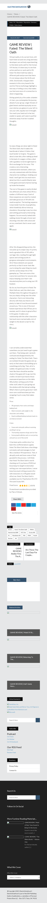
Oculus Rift (32, 532)
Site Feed (10, 750)
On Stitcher (10, 739)
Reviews (33, 22)
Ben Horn (16, 580)
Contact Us (12, 770)
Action (10, 529)
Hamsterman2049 (28, 38)
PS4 (24, 535)
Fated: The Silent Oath (21, 529)
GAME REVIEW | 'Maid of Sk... (21, 632)
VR (16, 538)
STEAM (11, 25)
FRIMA (32, 529)
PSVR (29, 535)
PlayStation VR (16, 535)
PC (14, 22)
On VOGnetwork (12, 742)
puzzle (35, 535)
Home (9, 14)
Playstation (20, 22)
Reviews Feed (11, 752)
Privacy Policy (13, 766)
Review (10, 538)
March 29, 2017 (15, 38)
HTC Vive (23, 532)
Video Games (18, 25)
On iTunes (10, 736)
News (16, 14)
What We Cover (12, 873)
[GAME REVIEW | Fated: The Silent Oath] (16, 572)
